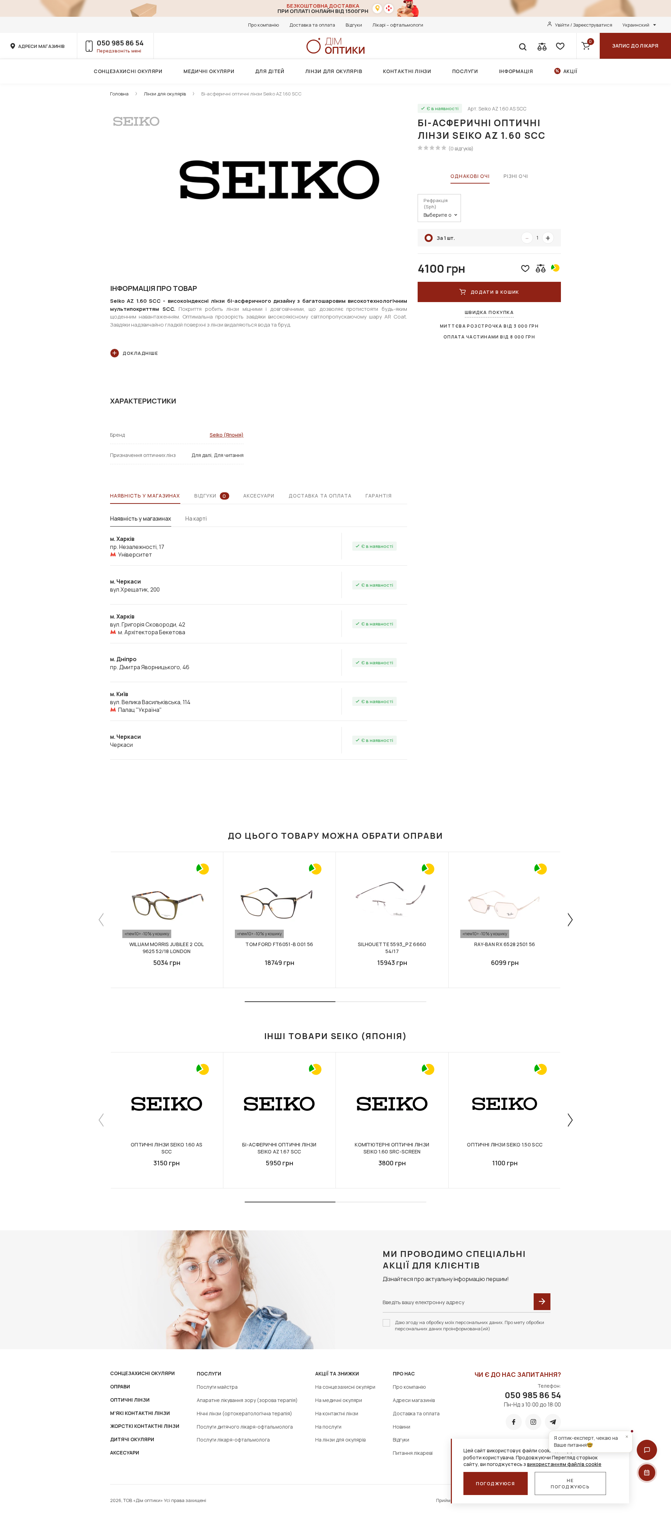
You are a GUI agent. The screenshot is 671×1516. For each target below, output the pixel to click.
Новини (401, 1426)
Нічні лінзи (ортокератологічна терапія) (244, 1413)
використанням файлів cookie (564, 1464)
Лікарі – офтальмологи (398, 25)
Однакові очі (469, 176)
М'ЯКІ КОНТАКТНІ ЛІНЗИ (140, 1413)
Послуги (465, 71)
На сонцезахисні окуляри (345, 1386)
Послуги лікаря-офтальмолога (233, 1439)
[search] (522, 45)
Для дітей (269, 71)
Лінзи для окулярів (333, 71)
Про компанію (263, 25)
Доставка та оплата (312, 25)
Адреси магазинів (414, 1400)
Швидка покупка (489, 312)
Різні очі (516, 176)
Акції (570, 71)
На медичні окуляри (338, 1400)
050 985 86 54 (120, 43)
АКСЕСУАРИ (124, 1452)
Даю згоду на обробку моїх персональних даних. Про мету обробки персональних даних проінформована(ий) (469, 1325)
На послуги (328, 1426)
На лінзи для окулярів (340, 1439)
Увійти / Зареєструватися (583, 25)
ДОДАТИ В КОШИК (495, 292)
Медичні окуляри (209, 71)
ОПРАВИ (120, 1386)
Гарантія (379, 495)
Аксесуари (259, 495)
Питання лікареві (413, 1453)
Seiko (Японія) (227, 434)
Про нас (404, 1373)
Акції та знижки (337, 1373)
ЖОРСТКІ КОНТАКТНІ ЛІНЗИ (144, 1426)
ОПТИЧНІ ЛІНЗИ (130, 1399)
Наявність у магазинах (145, 495)
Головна (119, 94)
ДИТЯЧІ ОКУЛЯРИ (132, 1439)
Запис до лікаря (635, 45)
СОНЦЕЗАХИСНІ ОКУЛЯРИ (142, 1373)
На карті (196, 518)
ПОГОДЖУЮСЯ (495, 1483)
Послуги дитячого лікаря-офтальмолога (245, 1426)
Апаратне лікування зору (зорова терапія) (247, 1400)
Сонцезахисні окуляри (128, 71)
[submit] (542, 1301)
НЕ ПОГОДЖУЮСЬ (570, 1483)
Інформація (516, 71)
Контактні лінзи (407, 71)
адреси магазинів (41, 46)
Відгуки (354, 25)
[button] (647, 1450)
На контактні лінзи (336, 1413)
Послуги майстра (217, 1386)
